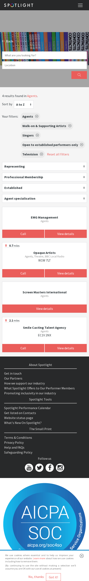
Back (9, 41)
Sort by (7, 104)
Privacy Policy (14, 442)
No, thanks (36, 577)
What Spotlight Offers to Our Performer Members (39, 388)
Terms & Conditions (18, 437)
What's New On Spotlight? (23, 423)
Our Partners (13, 378)
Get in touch (13, 373)
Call (23, 234)
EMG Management (44, 217)
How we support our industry (24, 383)
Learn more (39, 558)
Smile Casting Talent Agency (44, 327)
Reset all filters (58, 154)
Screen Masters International (45, 292)
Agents (32, 96)
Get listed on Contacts (20, 413)
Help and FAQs (14, 447)
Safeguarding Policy (18, 452)
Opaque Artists (44, 253)
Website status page (18, 418)
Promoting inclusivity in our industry (30, 393)
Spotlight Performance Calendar (27, 408)
